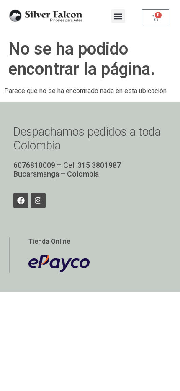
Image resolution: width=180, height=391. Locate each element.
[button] (118, 16)
